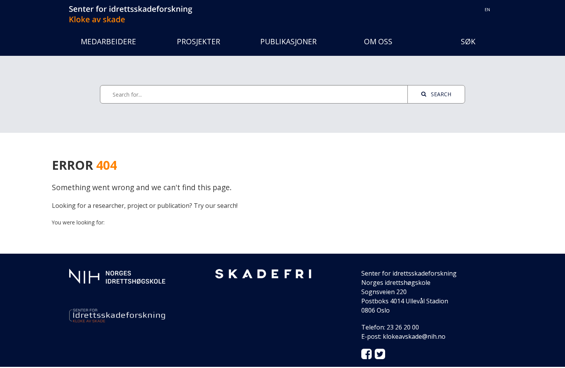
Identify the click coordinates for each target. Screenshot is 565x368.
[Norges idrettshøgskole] (117, 275)
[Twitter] (380, 353)
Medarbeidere (108, 41)
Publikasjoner (288, 41)
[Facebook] (366, 353)
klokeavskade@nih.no (414, 336)
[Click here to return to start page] (130, 9)
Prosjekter (198, 41)
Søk (468, 41)
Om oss (378, 41)
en (487, 9)
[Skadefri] (263, 273)
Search (440, 94)
